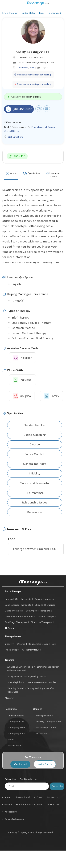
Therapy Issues (13, 636)
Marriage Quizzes (16, 727)
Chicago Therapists (45, 604)
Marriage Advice (16, 721)
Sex (54, 643)
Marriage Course (44, 715)
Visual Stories (14, 745)
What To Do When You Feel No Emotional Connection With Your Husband (33, 668)
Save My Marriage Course (49, 721)
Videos (11, 739)
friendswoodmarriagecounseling (34, 74)
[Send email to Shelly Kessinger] (38, 111)
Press (39, 797)
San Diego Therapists (16, 622)
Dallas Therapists (14, 610)
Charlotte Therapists (41, 622)
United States (12, 131)
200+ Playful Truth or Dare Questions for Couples (32, 682)
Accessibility (11, 811)
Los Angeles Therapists (38, 610)
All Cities (9, 628)
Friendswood (23, 68)
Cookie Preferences (14, 819)
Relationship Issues (38, 643)
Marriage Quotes (16, 733)
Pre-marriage (12, 649)
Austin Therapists (47, 616)
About (13, 173)
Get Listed (20, 764)
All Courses (41, 733)
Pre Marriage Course (46, 727)
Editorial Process (24, 804)
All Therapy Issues (31, 649)
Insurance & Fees (55, 175)
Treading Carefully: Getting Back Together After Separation (31, 690)
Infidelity (9, 643)
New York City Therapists (18, 599)
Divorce (21, 643)
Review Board (23, 797)
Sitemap (12, 832)
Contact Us (52, 797)
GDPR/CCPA (53, 804)
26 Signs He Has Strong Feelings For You (27, 676)
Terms (39, 804)
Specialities (34, 173)
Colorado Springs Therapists (20, 616)
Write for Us (45, 764)
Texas (31, 68)
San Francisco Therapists (18, 604)
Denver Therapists (44, 599)
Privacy (8, 804)
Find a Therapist (14, 591)
